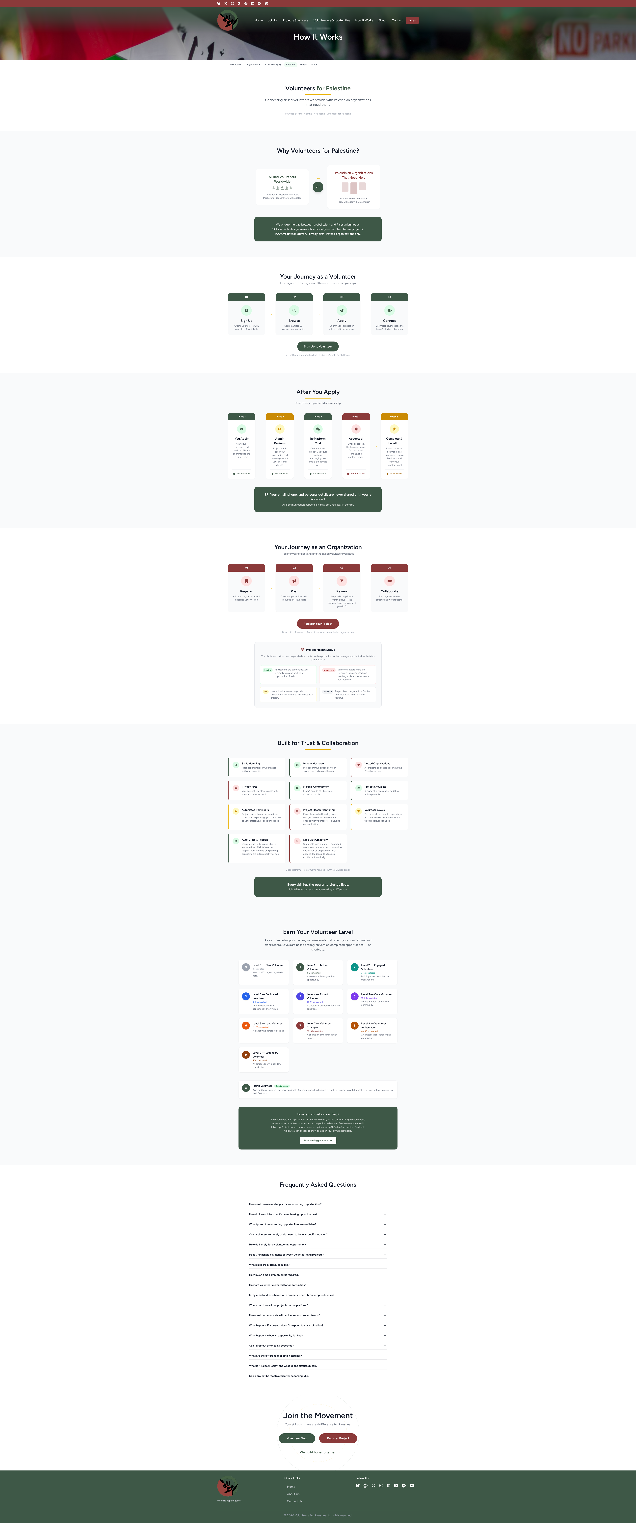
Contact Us (294, 1501)
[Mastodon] (239, 3)
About (382, 20)
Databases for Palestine (339, 113)
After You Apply (273, 64)
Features (290, 64)
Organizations (253, 64)
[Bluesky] (218, 3)
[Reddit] (245, 3)
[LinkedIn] (252, 3)
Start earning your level (316, 1140)
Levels (303, 64)
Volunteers (235, 64)
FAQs (314, 64)
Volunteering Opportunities (332, 20)
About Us (293, 1494)
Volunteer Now (297, 1438)
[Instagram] (232, 3)
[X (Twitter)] (225, 3)
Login (412, 20)
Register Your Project (318, 624)
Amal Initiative (305, 113)
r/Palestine (319, 113)
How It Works (364, 20)
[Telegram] (259, 3)
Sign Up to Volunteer (318, 346)
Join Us (273, 20)
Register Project (338, 1438)
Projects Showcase (295, 20)
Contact (397, 20)
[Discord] (267, 3)
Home (259, 20)
